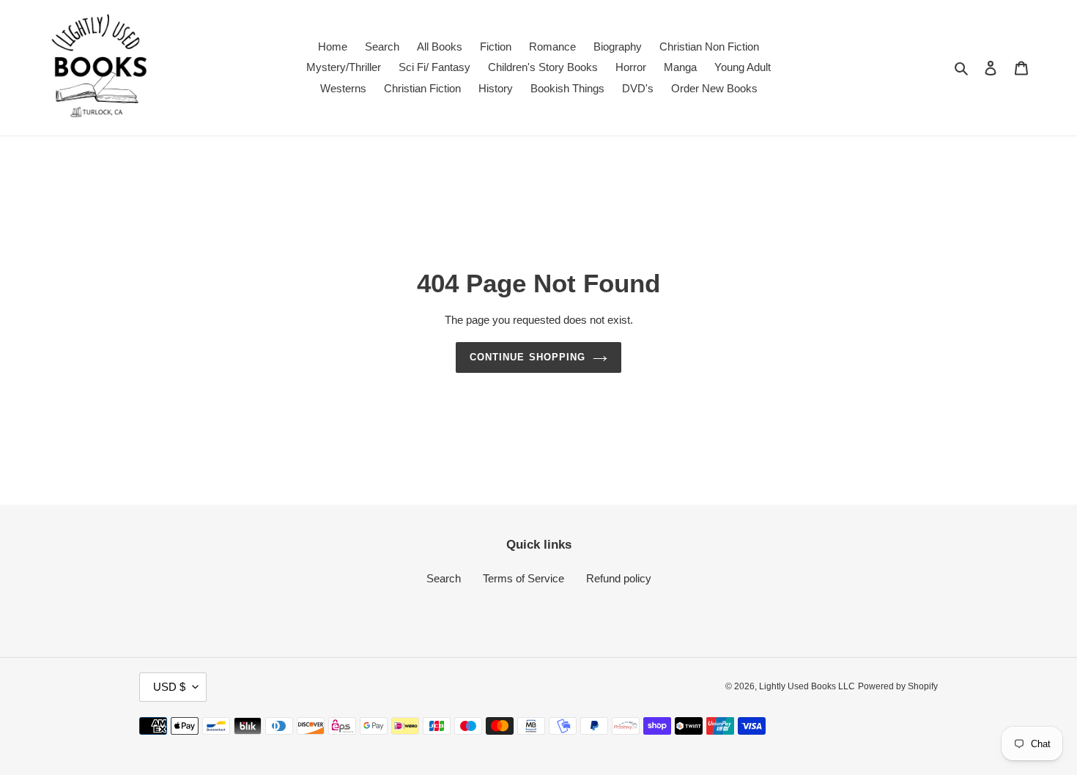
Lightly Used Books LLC (807, 686)
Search (443, 578)
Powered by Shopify (898, 686)
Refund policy (618, 578)
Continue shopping (527, 357)
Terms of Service (523, 578)
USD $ (169, 687)
